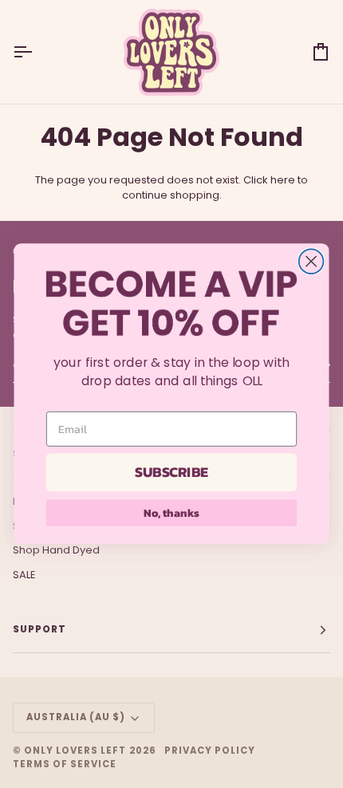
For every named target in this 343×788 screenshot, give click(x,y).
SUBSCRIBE (171, 473)
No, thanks (171, 513)
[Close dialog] (311, 262)
